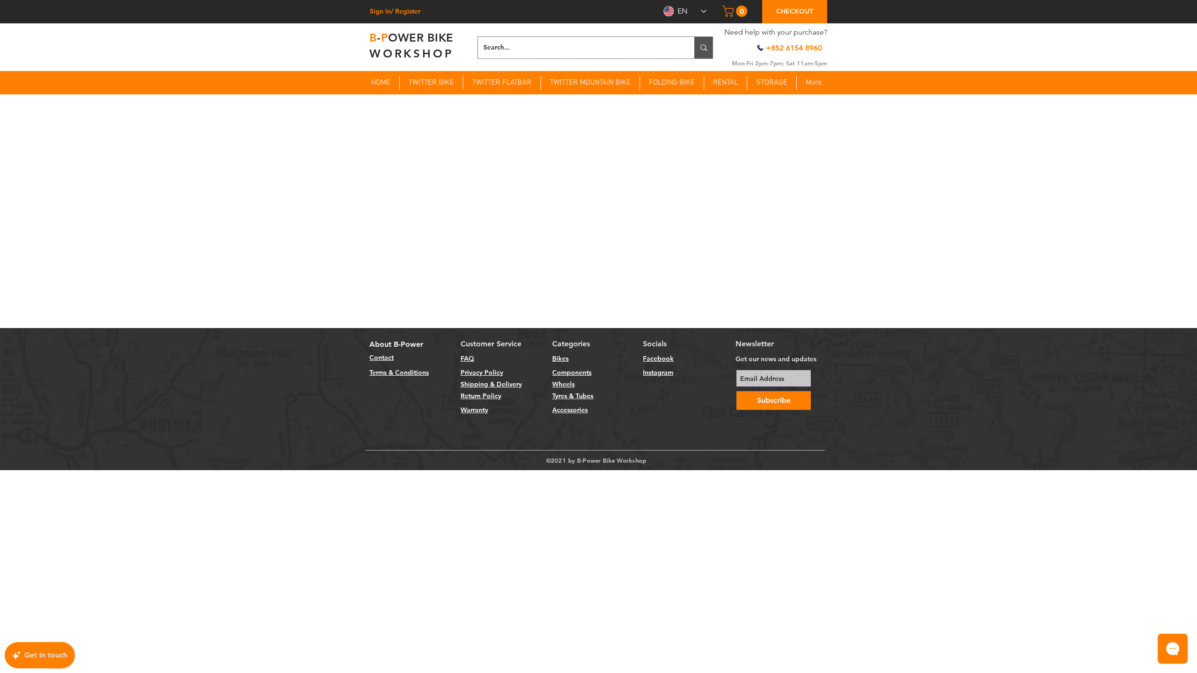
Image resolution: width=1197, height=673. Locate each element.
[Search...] (703, 47)
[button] (736, 11)
